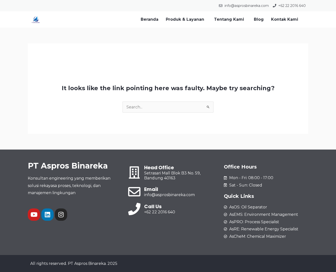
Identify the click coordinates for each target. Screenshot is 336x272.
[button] (186, 19)
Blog (259, 19)
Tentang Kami (229, 19)
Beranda (149, 19)
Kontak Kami (284, 19)
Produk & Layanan (185, 19)
